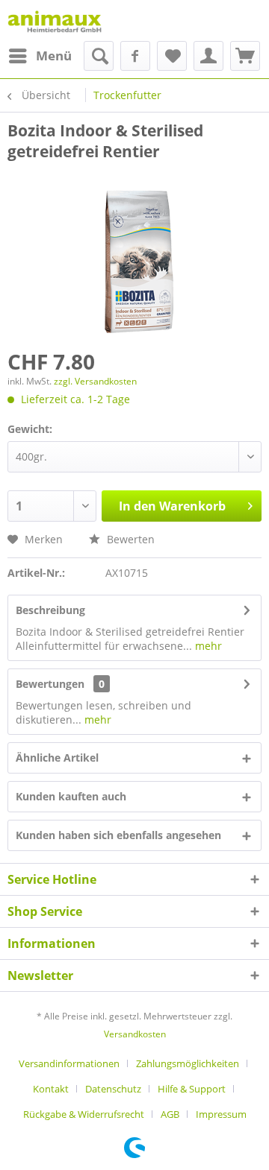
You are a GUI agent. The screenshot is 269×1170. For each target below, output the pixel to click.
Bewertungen (50, 684)
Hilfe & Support (192, 1088)
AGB (170, 1114)
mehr (207, 646)
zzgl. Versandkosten (95, 381)
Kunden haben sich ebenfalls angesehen (118, 835)
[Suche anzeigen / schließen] (99, 56)
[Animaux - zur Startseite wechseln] (54, 20)
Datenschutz (113, 1088)
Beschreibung (50, 610)
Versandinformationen (69, 1063)
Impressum (221, 1114)
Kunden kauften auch (71, 796)
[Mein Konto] (208, 56)
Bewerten (129, 539)
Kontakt (51, 1088)
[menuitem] (39, 56)
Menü (54, 55)
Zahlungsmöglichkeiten (187, 1063)
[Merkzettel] (172, 56)
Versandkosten (135, 1034)
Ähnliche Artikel (57, 757)
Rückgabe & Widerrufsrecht (83, 1114)
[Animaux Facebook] (135, 56)
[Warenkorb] (245, 56)
